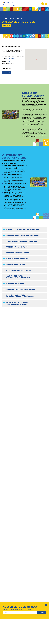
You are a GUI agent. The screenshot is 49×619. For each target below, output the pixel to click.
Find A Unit (19, 18)
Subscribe (41, 612)
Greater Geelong (10, 58)
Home (5, 18)
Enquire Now (6, 25)
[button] (36, 58)
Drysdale (8, 61)
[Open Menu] (46, 3)
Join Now (12, 18)
